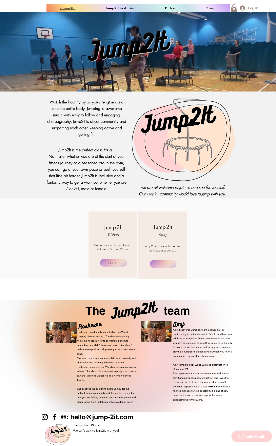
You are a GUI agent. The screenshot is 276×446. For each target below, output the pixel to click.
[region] (112, 244)
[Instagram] (45, 417)
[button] (234, 8)
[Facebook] (55, 417)
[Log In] (242, 8)
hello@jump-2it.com (101, 417)
